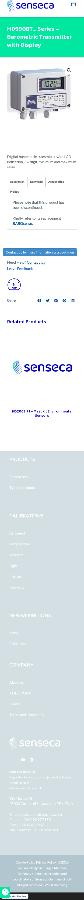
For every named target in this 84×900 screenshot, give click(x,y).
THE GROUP (20, 693)
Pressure (16, 576)
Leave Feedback (20, 268)
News (14, 632)
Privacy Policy (46, 862)
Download (36, 181)
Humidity (16, 587)
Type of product (22, 487)
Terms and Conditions (26, 714)
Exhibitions (18, 643)
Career (14, 704)
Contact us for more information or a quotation (40, 252)
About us (16, 682)
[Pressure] (14, 283)
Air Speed (17, 533)
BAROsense (22, 223)
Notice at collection (15, 896)
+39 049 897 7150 (36, 819)
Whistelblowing (56, 885)
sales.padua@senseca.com (41, 814)
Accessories (56, 181)
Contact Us (36, 262)
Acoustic (16, 554)
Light (13, 565)
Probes (14, 191)
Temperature (19, 544)
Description (17, 181)
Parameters (18, 476)
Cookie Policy (26, 862)
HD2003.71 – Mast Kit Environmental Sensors (42, 413)
